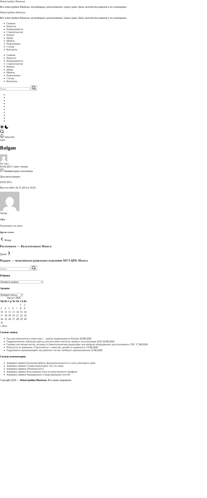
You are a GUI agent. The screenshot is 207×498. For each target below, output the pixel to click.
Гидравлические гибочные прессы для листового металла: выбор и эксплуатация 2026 (54, 341)
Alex (6, 163)
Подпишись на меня (11, 225)
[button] (103, 127)
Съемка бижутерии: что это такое (45, 365)
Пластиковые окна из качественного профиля (52, 371)
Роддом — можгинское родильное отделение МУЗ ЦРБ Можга (44, 260)
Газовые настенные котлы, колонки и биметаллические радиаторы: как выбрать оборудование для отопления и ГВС (70, 344)
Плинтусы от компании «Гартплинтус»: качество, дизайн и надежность (46, 347)
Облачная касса (35, 368)
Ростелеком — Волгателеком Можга (25, 246)
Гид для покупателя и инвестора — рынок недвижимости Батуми (42, 338)
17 (1, 315)
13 (13, 312)
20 (13, 315)
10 (1, 312)
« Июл (3, 326)
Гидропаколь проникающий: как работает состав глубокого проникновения (48, 350)
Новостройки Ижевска (12, 1)
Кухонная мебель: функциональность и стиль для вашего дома (61, 363)
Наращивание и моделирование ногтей (48, 374)
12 (9, 312)
